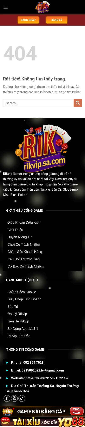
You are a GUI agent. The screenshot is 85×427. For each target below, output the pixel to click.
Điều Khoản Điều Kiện (23, 222)
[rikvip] (42, 7)
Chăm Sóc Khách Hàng (24, 252)
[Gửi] (78, 103)
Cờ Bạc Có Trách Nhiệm (25, 266)
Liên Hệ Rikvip (18, 321)
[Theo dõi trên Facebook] (7, 398)
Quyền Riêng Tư (19, 237)
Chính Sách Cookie (21, 292)
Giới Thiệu (15, 230)
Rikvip (7, 174)
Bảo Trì (12, 306)
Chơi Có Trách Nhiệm (23, 244)
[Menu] (5, 7)
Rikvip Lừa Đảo (19, 336)
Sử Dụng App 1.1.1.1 (22, 328)
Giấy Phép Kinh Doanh (24, 299)
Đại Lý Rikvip (17, 314)
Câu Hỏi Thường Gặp (23, 259)
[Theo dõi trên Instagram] (14, 398)
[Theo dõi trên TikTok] (21, 398)
